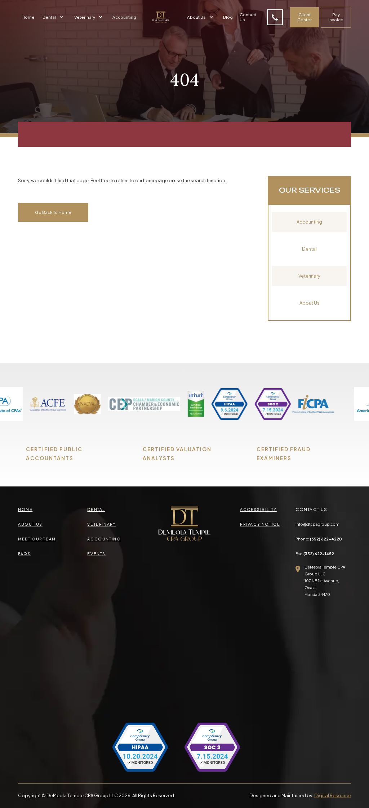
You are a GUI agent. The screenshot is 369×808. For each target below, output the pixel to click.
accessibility (258, 509)
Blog (228, 17)
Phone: (318, 539)
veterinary (101, 524)
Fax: (314, 553)
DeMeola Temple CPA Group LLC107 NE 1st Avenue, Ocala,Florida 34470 (324, 581)
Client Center (304, 17)
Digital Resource (332, 795)
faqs (24, 553)
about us (30, 524)
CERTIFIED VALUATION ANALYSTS (177, 453)
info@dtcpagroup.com (317, 524)
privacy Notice (260, 524)
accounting (104, 539)
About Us (309, 303)
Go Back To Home (53, 212)
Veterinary (309, 276)
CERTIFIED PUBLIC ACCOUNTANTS (54, 453)
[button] (54, 17)
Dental (309, 249)
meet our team (37, 539)
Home (28, 17)
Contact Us (248, 17)
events (96, 553)
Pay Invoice (335, 17)
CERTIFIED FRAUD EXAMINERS (284, 453)
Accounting (124, 17)
